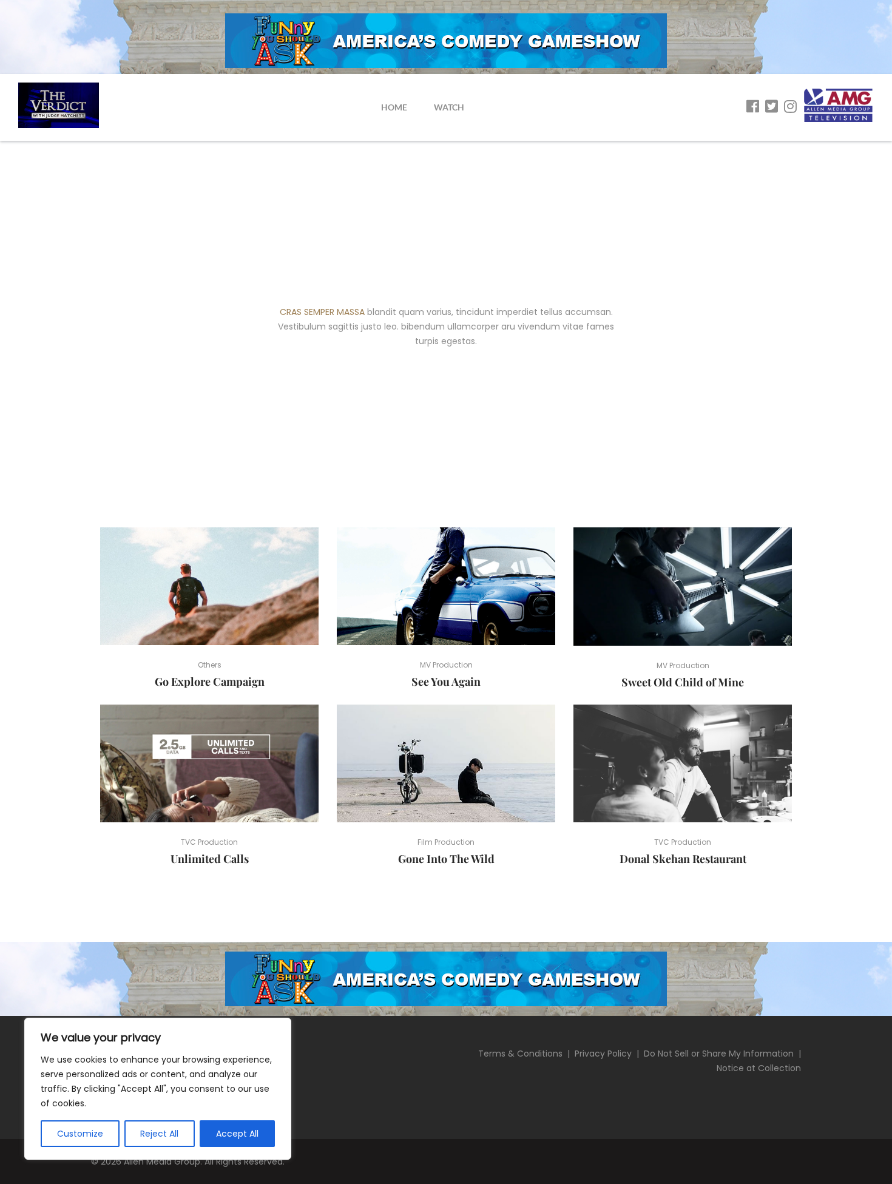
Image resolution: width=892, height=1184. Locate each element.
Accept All (237, 1134)
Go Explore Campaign (210, 681)
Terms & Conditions (520, 1053)
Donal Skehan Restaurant (683, 858)
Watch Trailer (214, 586)
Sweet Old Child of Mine (682, 682)
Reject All (159, 1134)
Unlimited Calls (210, 858)
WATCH (449, 107)
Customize (80, 1134)
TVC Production (209, 842)
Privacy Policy (603, 1053)
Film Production (446, 842)
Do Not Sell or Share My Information (719, 1053)
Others (209, 665)
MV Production (446, 665)
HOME (394, 107)
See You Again (446, 681)
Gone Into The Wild (446, 858)
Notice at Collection (759, 1068)
